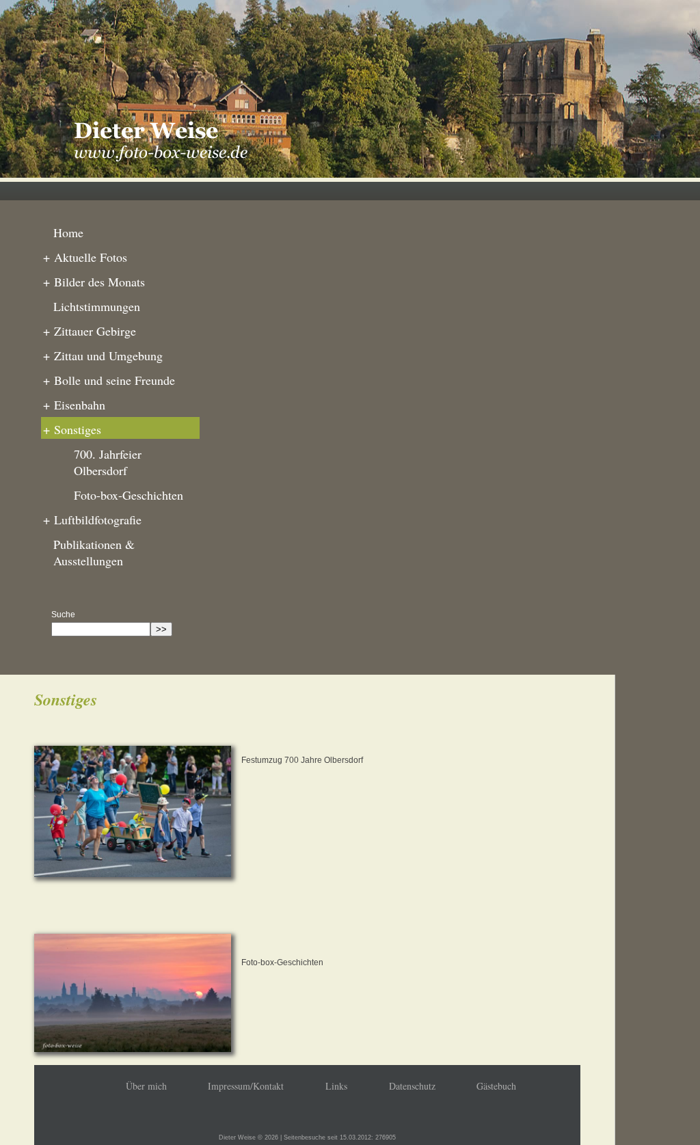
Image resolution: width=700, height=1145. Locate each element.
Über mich (146, 1085)
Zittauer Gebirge (89, 331)
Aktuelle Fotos (85, 257)
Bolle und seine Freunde (109, 380)
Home (68, 232)
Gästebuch (496, 1085)
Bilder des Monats (94, 281)
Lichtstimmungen (96, 306)
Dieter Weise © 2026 (248, 1137)
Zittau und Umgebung (103, 355)
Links (336, 1085)
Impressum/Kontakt (246, 1085)
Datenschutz (412, 1085)
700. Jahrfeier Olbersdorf (108, 462)
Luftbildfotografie (92, 519)
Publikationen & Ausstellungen (94, 552)
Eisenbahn (74, 404)
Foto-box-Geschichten (128, 495)
